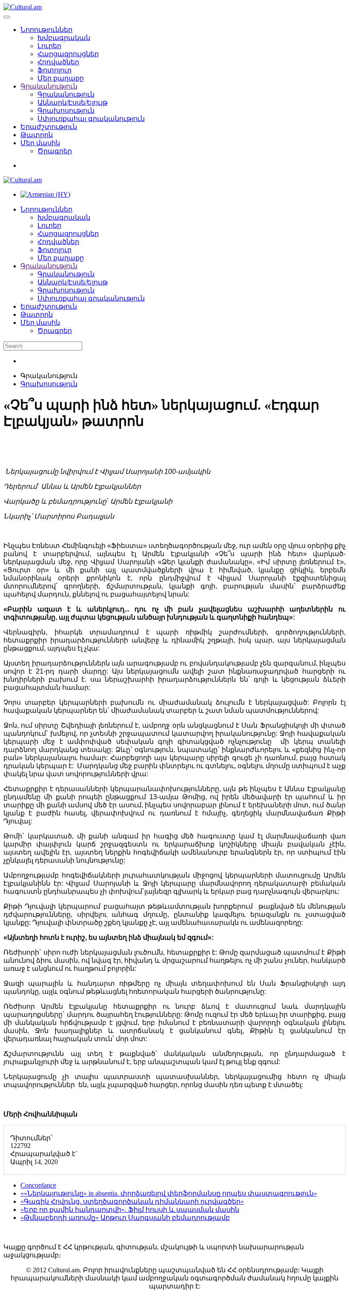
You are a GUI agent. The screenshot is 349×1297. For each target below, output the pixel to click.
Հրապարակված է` (43, 1153)
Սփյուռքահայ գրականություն (91, 118)
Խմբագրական (63, 37)
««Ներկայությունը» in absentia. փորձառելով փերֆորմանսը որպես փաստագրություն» (168, 1193)
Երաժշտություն (48, 126)
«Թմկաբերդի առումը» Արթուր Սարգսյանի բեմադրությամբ (125, 1217)
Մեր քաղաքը (60, 78)
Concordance (38, 1185)
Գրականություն (48, 86)
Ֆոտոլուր (54, 70)
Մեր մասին (40, 142)
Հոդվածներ (58, 62)
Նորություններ (46, 29)
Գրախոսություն (65, 110)
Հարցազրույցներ (68, 53)
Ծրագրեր (54, 151)
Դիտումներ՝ (31, 1138)
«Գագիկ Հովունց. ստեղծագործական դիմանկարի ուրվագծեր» (132, 1201)
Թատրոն (36, 134)
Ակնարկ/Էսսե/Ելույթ (72, 102)
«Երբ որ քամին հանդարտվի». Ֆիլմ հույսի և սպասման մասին (129, 1209)
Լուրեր (49, 45)
